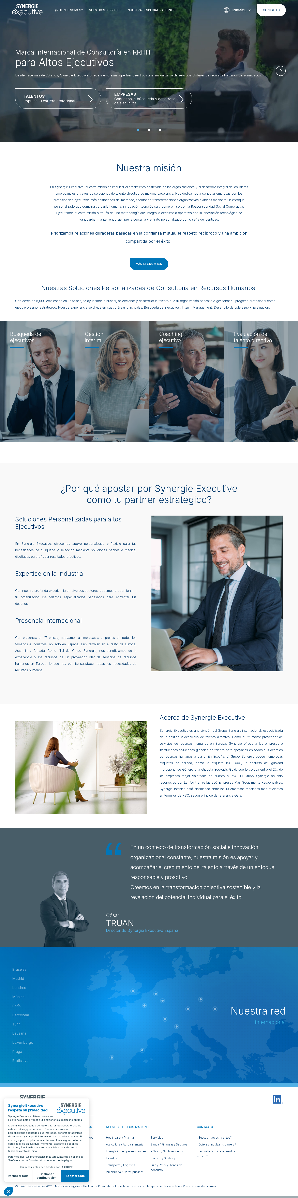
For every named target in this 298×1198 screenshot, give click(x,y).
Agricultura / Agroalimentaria (125, 1144)
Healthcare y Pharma (120, 1137)
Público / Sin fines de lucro (169, 1151)
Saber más (24, 410)
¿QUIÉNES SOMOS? (69, 10)
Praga (17, 1051)
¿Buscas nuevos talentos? (214, 1137)
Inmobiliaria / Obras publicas (125, 1172)
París (16, 1006)
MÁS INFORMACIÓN (149, 264)
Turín (16, 1024)
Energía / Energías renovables (126, 1151)
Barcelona (20, 1015)
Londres (19, 988)
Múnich (18, 997)
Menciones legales (67, 1186)
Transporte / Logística (120, 1165)
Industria (111, 1158)
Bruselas (19, 969)
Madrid (18, 978)
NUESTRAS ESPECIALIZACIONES (151, 10)
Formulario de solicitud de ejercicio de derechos (147, 1186)
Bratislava (20, 1061)
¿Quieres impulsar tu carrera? (216, 1144)
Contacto (271, 10)
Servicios (157, 1137)
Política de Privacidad (97, 1186)
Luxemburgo (22, 1042)
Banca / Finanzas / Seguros (169, 1144)
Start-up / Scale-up (163, 1158)
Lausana (19, 1033)
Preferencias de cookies (199, 1186)
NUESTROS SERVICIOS (105, 10)
